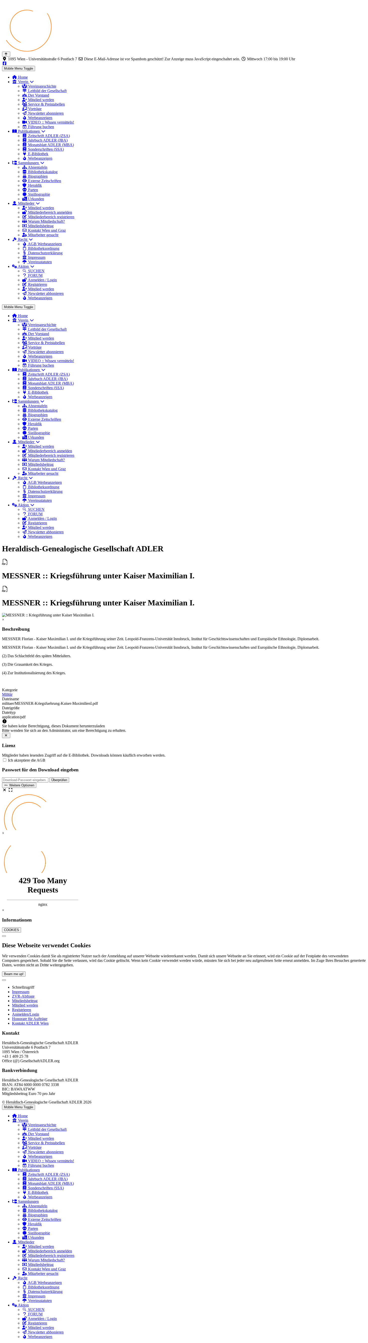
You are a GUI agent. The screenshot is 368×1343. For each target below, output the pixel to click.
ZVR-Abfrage (23, 996)
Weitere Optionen (21, 785)
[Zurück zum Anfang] (6, 54)
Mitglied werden (25, 1005)
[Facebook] (4, 63)
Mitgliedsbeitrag (25, 1001)
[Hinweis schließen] (6, 735)
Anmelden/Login (25, 1014)
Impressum (20, 992)
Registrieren (21, 1010)
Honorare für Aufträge (29, 1019)
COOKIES (11, 930)
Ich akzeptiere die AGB (26, 760)
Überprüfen (59, 780)
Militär (7, 694)
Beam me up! (14, 974)
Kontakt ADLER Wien (30, 1023)
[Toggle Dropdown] (4, 980)
